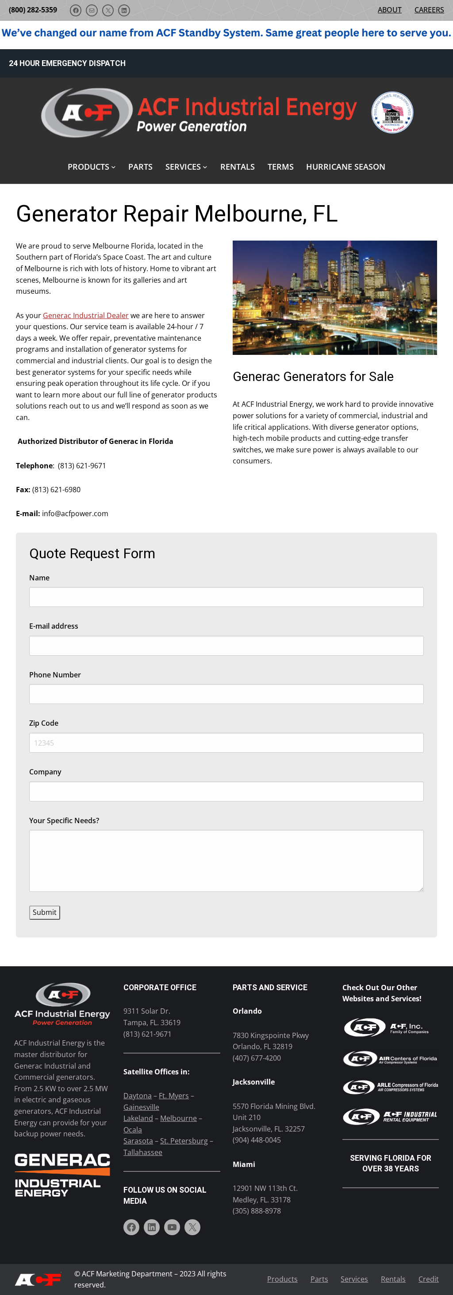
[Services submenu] (205, 166)
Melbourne (178, 1118)
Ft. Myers (174, 1096)
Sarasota (138, 1141)
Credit (428, 1279)
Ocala (132, 1130)
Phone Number (55, 675)
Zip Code (43, 723)
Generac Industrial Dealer (86, 315)
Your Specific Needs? (64, 820)
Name (39, 578)
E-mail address (53, 626)
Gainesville (141, 1107)
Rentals (393, 1279)
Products (282, 1279)
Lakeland (138, 1118)
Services (354, 1279)
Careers (429, 10)
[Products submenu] (113, 166)
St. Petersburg (184, 1141)
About (390, 10)
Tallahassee (142, 1152)
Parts (319, 1279)
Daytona (137, 1096)
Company (45, 772)
